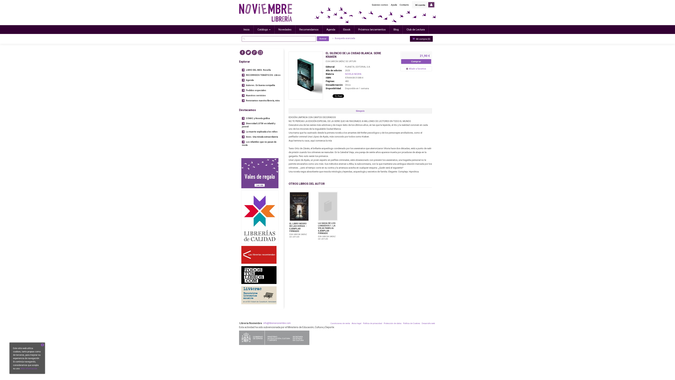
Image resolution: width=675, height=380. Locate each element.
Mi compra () (423, 39)
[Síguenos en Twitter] (248, 52)
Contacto (404, 5)
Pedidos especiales (256, 90)
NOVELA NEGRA (353, 74)
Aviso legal (356, 323)
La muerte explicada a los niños (262, 132)
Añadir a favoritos (417, 69)
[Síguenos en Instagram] (260, 52)
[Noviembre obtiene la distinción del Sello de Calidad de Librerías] (260, 217)
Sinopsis (360, 111)
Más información (29, 368)
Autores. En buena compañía (260, 85)
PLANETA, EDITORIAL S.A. (358, 67)
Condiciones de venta (340, 323)
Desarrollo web (428, 323)
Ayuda (394, 5)
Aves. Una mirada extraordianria (262, 137)
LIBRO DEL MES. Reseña (258, 70)
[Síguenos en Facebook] (242, 52)
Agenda (250, 80)
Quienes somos (380, 5)
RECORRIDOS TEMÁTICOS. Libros (263, 75)
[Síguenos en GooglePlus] (254, 52)
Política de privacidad (372, 323)
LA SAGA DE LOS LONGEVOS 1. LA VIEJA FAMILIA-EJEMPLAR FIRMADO (326, 228)
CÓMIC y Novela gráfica (258, 118)
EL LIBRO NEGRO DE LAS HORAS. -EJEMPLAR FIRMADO (298, 227)
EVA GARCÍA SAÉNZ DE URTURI (341, 61)
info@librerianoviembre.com (277, 323)
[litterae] (259, 295)
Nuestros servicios (256, 95)
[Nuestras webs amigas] (259, 255)
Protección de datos (392, 323)
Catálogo (263, 29)
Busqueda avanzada (344, 38)
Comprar (416, 61)
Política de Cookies (411, 323)
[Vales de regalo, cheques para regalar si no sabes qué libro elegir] (260, 173)
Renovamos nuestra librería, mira (262, 100)
